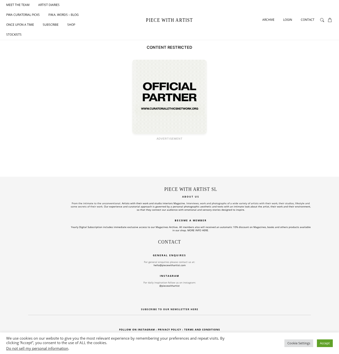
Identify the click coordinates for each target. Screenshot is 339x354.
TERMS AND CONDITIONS (202, 329)
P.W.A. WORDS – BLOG (63, 15)
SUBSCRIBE (51, 25)
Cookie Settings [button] (298, 343)
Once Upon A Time (20, 25)
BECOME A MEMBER (191, 220)
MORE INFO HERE (197, 230)
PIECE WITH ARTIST (169, 20)
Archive (268, 20)
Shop (71, 25)
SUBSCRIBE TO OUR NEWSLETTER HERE (169, 309)
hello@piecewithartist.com (170, 265)
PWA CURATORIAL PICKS (23, 15)
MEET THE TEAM (18, 5)
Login (287, 20)
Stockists (14, 34)
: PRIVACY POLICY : (169, 329)
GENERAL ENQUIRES (169, 255)
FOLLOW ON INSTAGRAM (137, 329)
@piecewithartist (169, 285)
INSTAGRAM (169, 276)
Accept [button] (325, 343)
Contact (307, 20)
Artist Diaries (49, 5)
